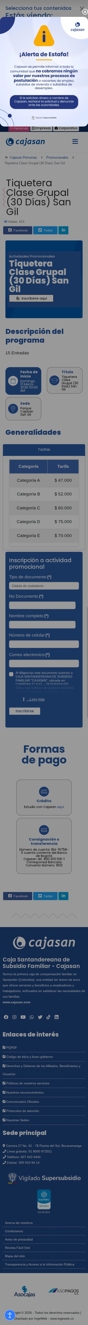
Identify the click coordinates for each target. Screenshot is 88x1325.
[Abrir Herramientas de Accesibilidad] (10, 1315)
